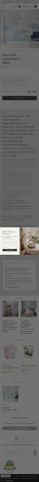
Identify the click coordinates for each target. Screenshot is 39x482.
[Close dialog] (38, 228)
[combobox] (9, 242)
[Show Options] (16, 242)
